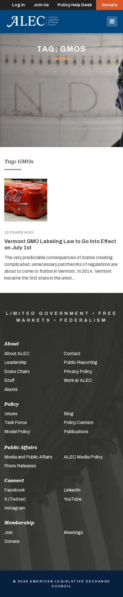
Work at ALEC (78, 380)
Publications (76, 431)
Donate (109, 5)
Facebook (14, 490)
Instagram (14, 508)
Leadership (15, 362)
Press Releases (20, 465)
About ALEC (17, 353)
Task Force (15, 422)
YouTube (73, 499)
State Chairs (17, 371)
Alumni (10, 389)
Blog (69, 413)
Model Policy (17, 431)
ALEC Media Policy (83, 457)
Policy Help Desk (74, 5)
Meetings (73, 532)
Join (8, 532)
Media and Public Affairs (28, 457)
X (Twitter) (15, 499)
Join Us (41, 5)
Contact (72, 353)
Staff (9, 380)
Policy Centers (78, 422)
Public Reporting (80, 362)
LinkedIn (72, 490)
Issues (10, 413)
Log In (18, 5)
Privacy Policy (78, 371)
